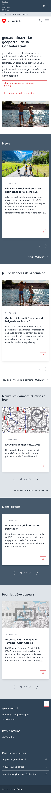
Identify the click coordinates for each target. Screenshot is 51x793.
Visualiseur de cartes (13, 766)
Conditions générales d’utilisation (19, 774)
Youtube (9, 737)
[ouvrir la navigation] (47, 20)
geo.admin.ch (14, 21)
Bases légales (17, 789)
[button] (21, 479)
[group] (25, 194)
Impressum (6, 789)
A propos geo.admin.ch (14, 759)
